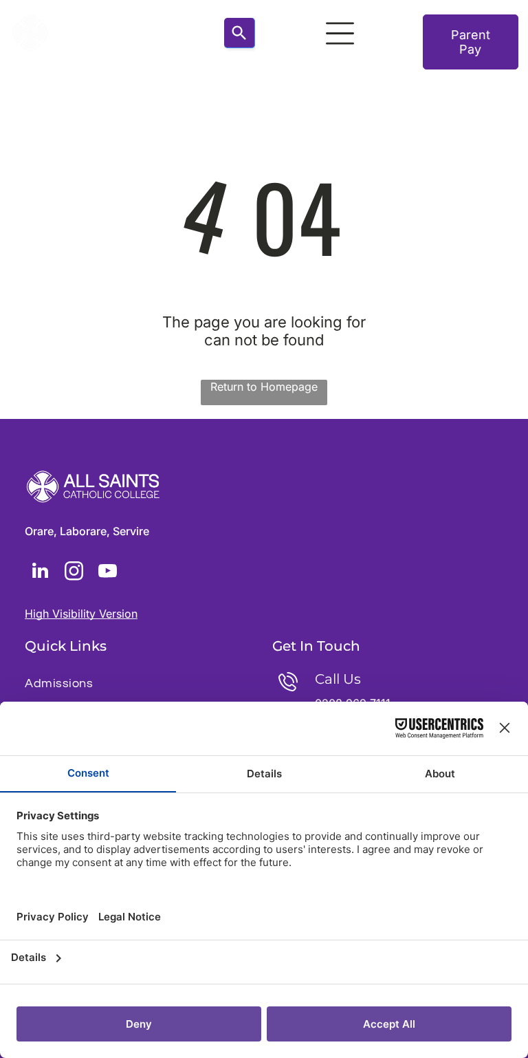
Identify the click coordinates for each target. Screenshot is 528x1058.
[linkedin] (40, 573)
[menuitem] (140, 683)
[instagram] (73, 573)
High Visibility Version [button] (81, 613)
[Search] (239, 33)
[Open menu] (340, 33)
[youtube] (107, 573)
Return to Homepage (264, 386)
